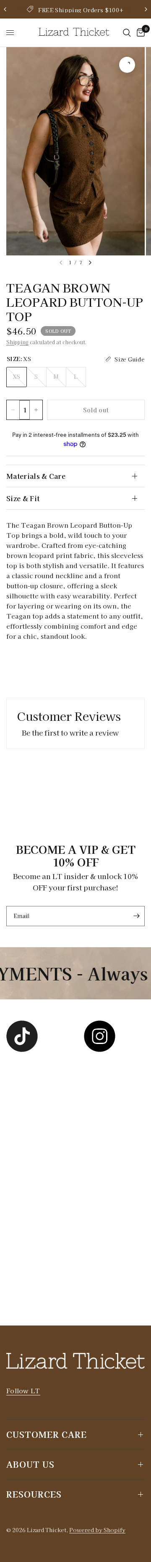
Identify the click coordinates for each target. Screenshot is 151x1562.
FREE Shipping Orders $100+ (81, 10)
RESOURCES (34, 1494)
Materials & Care (35, 476)
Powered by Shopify (97, 1530)
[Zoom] (127, 65)
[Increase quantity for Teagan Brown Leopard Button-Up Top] (36, 410)
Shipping (17, 341)
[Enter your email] (136, 916)
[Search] (127, 33)
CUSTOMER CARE (46, 1434)
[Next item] (90, 262)
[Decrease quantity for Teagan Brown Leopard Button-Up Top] (13, 410)
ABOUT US (30, 1464)
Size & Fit (22, 498)
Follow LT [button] (23, 1390)
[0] (139, 33)
